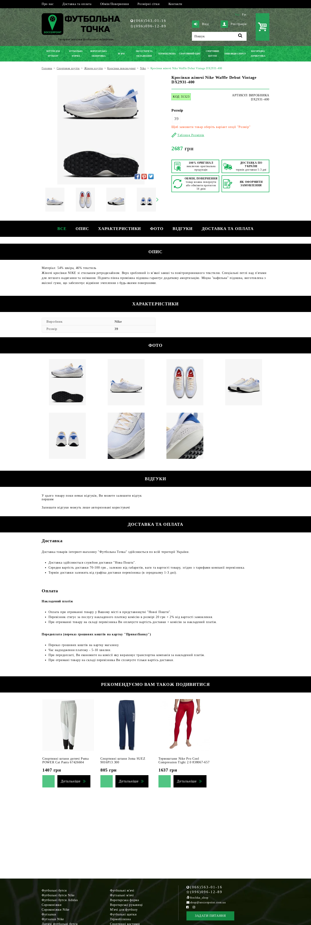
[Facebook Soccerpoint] (188, 907)
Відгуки (183, 229)
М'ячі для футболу (124, 909)
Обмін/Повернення (114, 4)
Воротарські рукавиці (126, 905)
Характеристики (119, 229)
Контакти (175, 4)
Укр (237, 14)
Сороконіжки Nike (55, 909)
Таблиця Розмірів (190, 135)
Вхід (205, 24)
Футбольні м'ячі (122, 890)
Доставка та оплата (77, 4)
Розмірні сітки (149, 4)
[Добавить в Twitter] (151, 176)
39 (176, 118)
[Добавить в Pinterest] (144, 176)
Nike (118, 321)
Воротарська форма (124, 900)
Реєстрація (239, 24)
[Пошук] (240, 36)
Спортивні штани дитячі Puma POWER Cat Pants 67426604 (65, 760)
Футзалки (49, 914)
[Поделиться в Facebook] (137, 176)
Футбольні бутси (54, 890)
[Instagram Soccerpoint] (194, 907)
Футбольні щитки (123, 914)
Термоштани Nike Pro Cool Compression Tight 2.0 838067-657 (183, 760)
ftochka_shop (199, 897)
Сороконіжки (52, 905)
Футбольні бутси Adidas (60, 900)
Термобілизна (120, 919)
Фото (156, 229)
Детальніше (71, 781)
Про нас (48, 4)
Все (61, 229)
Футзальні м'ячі (122, 895)
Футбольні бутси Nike (58, 895)
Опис (82, 229)
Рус (244, 14)
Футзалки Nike (53, 919)
